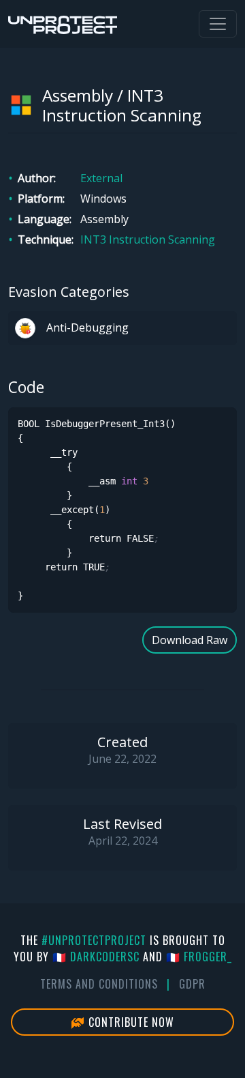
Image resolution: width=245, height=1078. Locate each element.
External (101, 178)
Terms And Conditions (99, 984)
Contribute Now (129, 1022)
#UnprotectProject (94, 940)
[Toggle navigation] (218, 24)
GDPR (192, 984)
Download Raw (189, 639)
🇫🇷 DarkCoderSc (96, 956)
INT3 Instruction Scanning (147, 239)
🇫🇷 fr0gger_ (199, 956)
